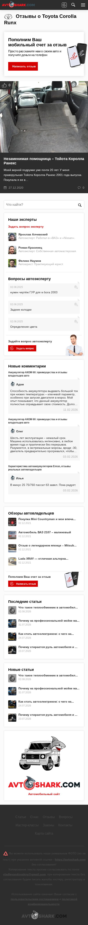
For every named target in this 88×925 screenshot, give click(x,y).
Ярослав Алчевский (33, 234)
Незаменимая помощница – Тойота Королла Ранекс (44, 161)
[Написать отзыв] (64, 5)
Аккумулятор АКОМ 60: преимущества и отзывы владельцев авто (37, 374)
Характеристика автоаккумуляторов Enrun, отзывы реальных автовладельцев (39, 468)
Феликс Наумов (29, 260)
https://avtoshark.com (70, 859)
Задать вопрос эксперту (26, 226)
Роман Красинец (30, 247)
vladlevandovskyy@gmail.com (24, 874)
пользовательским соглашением (35, 899)
